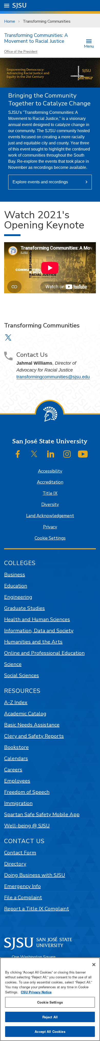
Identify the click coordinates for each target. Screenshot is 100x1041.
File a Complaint (23, 897)
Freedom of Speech (26, 792)
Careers (13, 769)
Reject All (50, 1017)
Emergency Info (22, 886)
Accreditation (50, 482)
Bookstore (16, 747)
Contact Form (20, 852)
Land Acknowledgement (50, 516)
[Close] (93, 964)
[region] (50, 999)
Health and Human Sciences (37, 619)
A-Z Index (15, 702)
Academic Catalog (25, 713)
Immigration (18, 803)
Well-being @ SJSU (27, 825)
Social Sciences (21, 675)
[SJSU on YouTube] (83, 454)
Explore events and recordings (40, 182)
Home (9, 21)
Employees (17, 780)
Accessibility (50, 471)
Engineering (18, 597)
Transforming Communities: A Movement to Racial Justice (36, 38)
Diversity (50, 505)
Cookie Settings (50, 538)
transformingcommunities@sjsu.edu (53, 376)
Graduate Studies (24, 608)
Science (13, 664)
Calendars (16, 758)
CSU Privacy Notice (36, 992)
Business (14, 574)
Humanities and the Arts (33, 641)
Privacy (50, 527)
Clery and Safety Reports (34, 736)
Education (15, 585)
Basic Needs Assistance (31, 724)
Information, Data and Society (38, 630)
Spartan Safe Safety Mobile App (41, 814)
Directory (15, 863)
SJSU (19, 5)
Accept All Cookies (50, 1031)
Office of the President (20, 51)
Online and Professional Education (44, 653)
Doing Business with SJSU (34, 875)
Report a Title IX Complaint (36, 908)
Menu (89, 46)
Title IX (50, 493)
